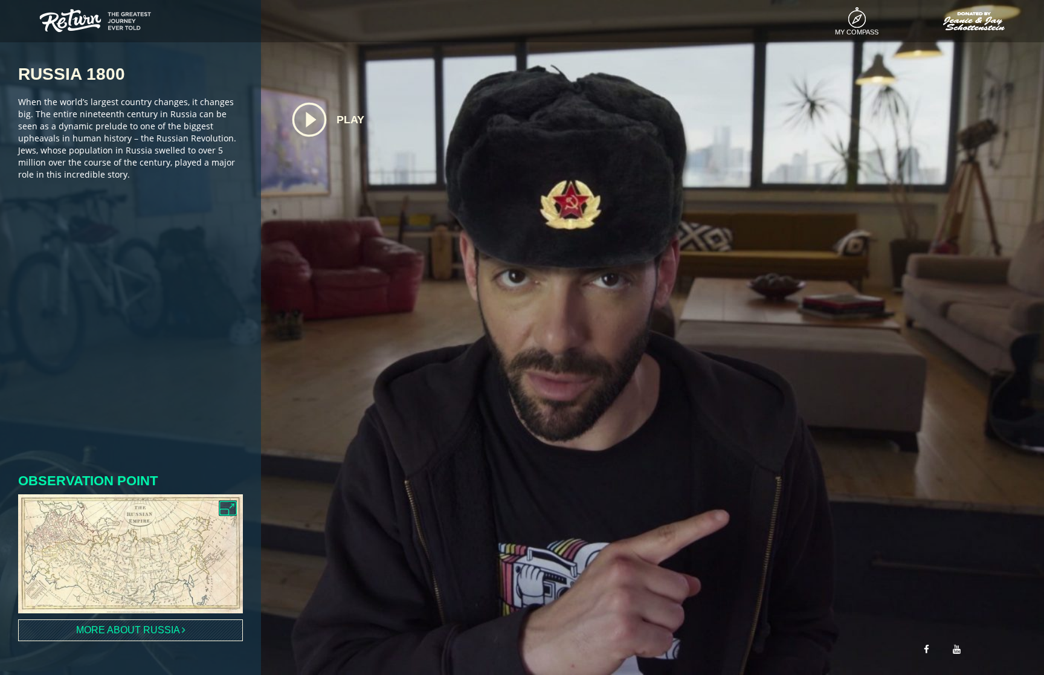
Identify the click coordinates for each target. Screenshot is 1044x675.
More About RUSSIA (129, 630)
